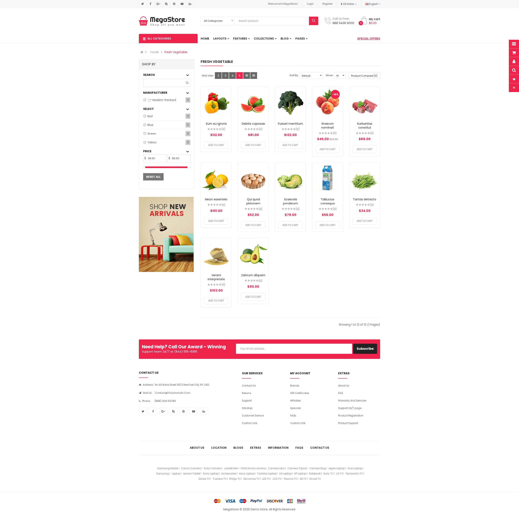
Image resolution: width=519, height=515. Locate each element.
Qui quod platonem (253, 201)
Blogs (238, 448)
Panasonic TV (354, 473)
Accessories (228, 473)
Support (247, 400)
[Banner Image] (166, 234)
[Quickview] (223, 102)
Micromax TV (251, 479)
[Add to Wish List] (209, 102)
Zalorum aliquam (253, 275)
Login (310, 3)
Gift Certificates (299, 393)
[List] (246, 75)
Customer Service (253, 415)
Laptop (176, 473)
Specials (295, 408)
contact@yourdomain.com (172, 393)
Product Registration (350, 415)
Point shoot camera (253, 468)
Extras (255, 448)
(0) (223, 129)
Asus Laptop (246, 473)
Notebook (315, 473)
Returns (246, 393)
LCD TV (277, 479)
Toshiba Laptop (266, 473)
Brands (294, 385)
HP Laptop (300, 473)
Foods (154, 52)
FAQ (340, 393)
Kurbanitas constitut (364, 126)
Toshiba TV (219, 479)
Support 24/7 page (349, 408)
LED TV (266, 479)
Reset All (153, 177)
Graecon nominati (327, 126)
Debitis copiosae (253, 124)
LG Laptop (285, 473)
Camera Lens (276, 468)
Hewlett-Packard (163, 100)
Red (150, 116)
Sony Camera (212, 468)
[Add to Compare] (216, 102)
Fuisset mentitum (290, 124)
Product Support (348, 423)
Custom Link (249, 423)
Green (151, 134)
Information (278, 448)
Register (327, 3)
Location (218, 448)
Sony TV (328, 473)
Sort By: (294, 75)
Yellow (151, 142)
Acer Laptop (354, 468)
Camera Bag (317, 468)
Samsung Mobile (167, 468)
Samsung (162, 473)
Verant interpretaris (216, 277)
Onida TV (204, 479)
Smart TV (315, 479)
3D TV (303, 479)
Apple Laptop (337, 468)
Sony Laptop (210, 473)
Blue (150, 125)
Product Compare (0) (364, 75)
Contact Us (249, 385)
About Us (343, 385)
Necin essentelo (216, 199)
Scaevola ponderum (290, 201)
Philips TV (235, 479)
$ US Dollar (348, 4)
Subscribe (365, 348)
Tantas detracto (364, 199)
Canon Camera (191, 468)
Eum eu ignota (216, 124)
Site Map (247, 408)
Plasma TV (290, 479)
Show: (329, 75)
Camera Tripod (297, 468)
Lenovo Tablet (191, 473)
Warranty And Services (352, 400)
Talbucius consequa (328, 201)
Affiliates (295, 400)
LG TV (339, 473)
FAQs (293, 415)
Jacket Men (231, 468)
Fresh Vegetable (175, 52)
